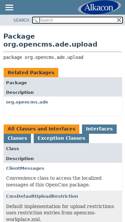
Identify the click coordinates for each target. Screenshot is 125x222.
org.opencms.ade (27, 102)
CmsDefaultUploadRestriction (42, 196)
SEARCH (21, 20)
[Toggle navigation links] (9, 8)
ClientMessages (25, 168)
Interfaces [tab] (99, 128)
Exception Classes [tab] (61, 138)
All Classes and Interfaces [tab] (41, 128)
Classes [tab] (17, 138)
